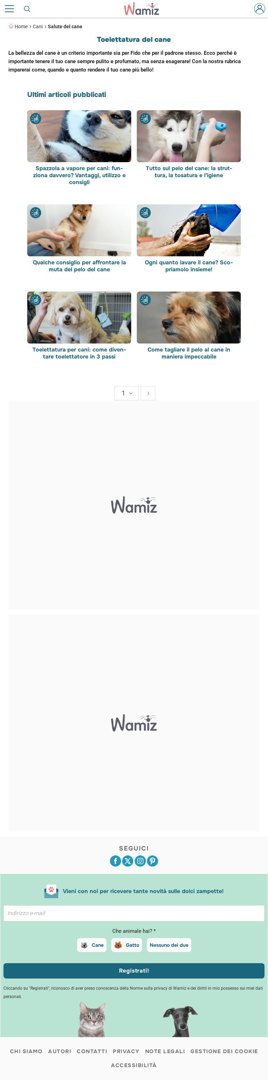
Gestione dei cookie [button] (224, 1051)
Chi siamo (26, 1051)
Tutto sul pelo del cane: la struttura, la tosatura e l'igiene (189, 172)
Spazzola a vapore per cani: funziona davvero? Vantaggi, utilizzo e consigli (79, 175)
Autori (59, 1051)
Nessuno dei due (169, 945)
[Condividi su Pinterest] (152, 861)
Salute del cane (65, 26)
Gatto (132, 945)
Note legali (165, 1051)
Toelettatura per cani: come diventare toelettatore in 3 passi (79, 353)
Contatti (92, 1051)
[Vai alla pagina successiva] (148, 393)
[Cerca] (27, 8)
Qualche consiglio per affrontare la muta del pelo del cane (79, 266)
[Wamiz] (145, 8)
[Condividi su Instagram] (140, 861)
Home (21, 26)
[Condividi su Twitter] (127, 861)
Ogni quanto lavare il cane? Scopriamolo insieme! (189, 266)
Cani (38, 26)
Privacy (126, 1051)
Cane (98, 945)
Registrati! (134, 970)
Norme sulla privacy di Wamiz (158, 988)
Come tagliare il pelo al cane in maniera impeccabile (189, 353)
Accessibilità (134, 1065)
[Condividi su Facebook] (115, 861)
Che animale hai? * (134, 931)
